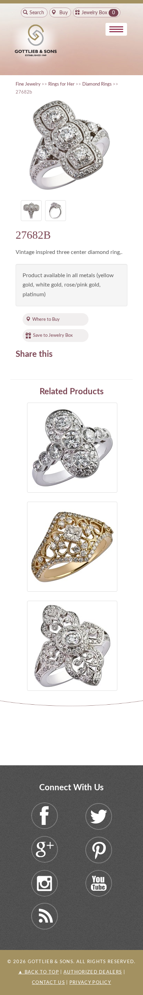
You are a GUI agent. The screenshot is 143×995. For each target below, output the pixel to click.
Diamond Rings (97, 84)
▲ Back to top (38, 972)
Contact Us (48, 982)
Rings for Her (61, 84)
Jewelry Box (94, 12)
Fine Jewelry (28, 84)
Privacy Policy (90, 982)
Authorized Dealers (93, 972)
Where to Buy (46, 319)
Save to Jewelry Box (53, 335)
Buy (63, 12)
